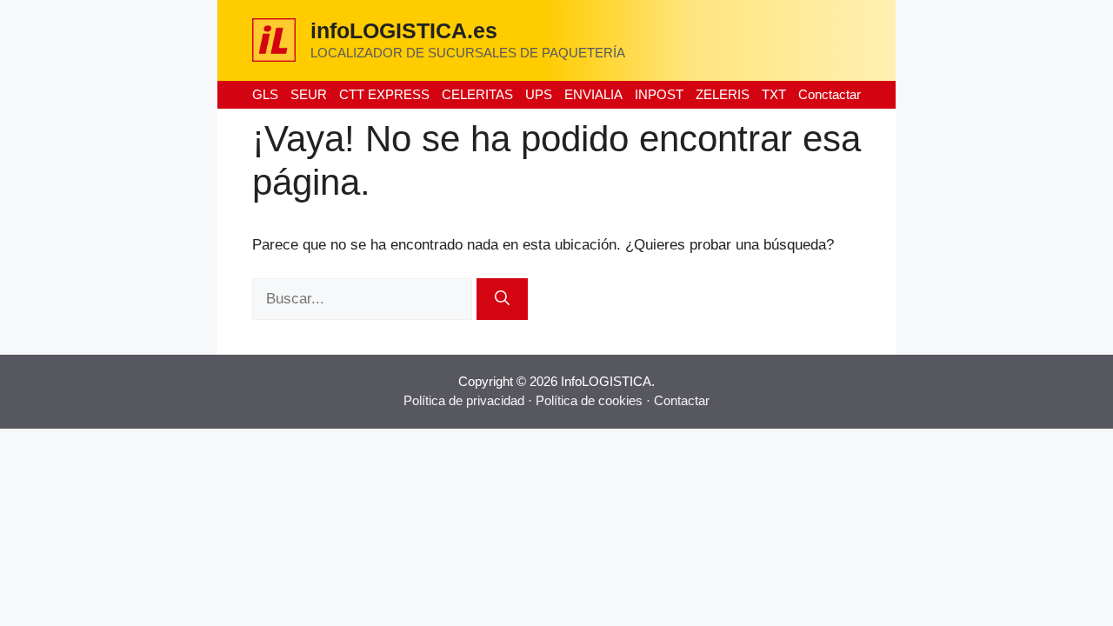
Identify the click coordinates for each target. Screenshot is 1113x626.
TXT (774, 94)
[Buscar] (502, 299)
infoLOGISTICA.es (403, 30)
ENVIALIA (593, 94)
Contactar (682, 400)
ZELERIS (723, 94)
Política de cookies (589, 400)
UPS (538, 94)
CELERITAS (477, 94)
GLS (265, 94)
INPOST (659, 94)
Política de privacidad (463, 400)
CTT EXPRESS (384, 94)
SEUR (308, 94)
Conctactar (829, 94)
